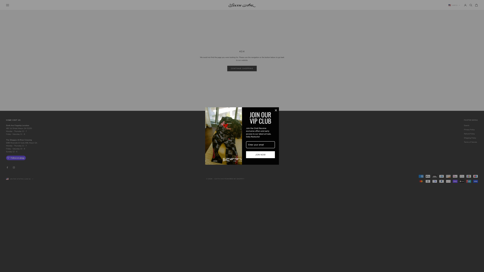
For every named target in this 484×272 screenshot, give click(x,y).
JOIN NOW (260, 154)
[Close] (276, 110)
